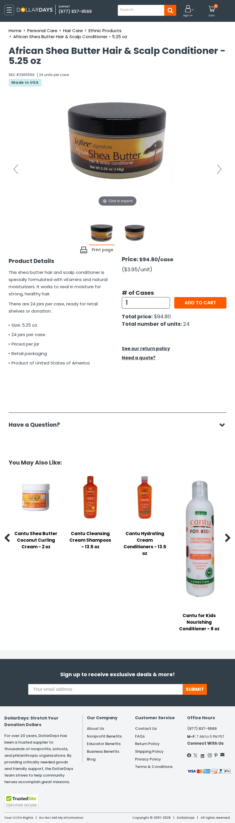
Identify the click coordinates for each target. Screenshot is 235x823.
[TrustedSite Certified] (21, 801)
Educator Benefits (104, 743)
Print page (102, 250)
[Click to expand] (117, 150)
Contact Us (146, 728)
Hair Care (73, 31)
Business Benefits (103, 751)
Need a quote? (139, 358)
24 (186, 323)
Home (15, 31)
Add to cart (200, 302)
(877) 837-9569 (75, 11)
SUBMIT (195, 689)
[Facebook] (189, 755)
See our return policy (146, 349)
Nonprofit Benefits (104, 736)
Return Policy (147, 743)
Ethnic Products (105, 31)
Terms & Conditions (154, 766)
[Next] (219, 169)
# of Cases (138, 293)
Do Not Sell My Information (61, 817)
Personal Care (42, 31)
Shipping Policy (149, 751)
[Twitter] (195, 755)
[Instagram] (209, 755)
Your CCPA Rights (18, 817)
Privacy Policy (148, 759)
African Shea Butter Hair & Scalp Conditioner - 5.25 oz (70, 37)
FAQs (140, 736)
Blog (91, 759)
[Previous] (15, 169)
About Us (95, 728)
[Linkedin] (202, 754)
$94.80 (162, 316)
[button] (188, 11)
